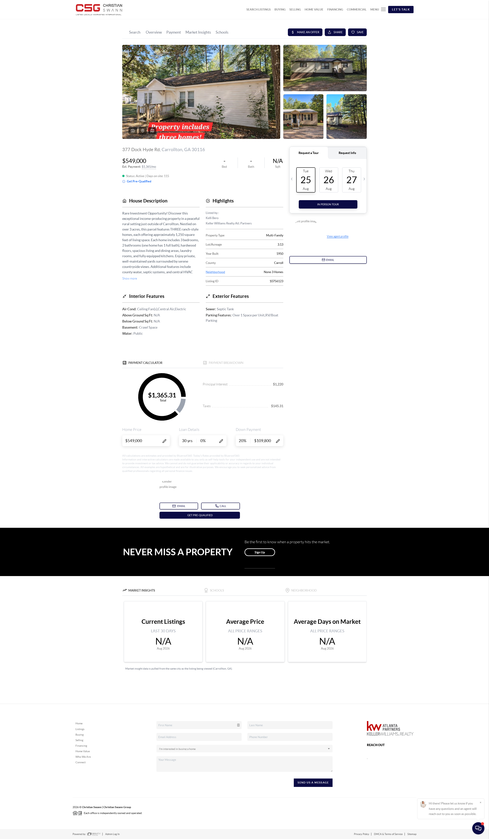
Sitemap (411, 834)
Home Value (82, 751)
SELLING (295, 9)
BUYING (280, 9)
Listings (79, 729)
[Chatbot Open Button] (478, 828)
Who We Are (83, 756)
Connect (80, 762)
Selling (79, 740)
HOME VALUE (314, 9)
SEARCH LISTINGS (258, 9)
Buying (79, 734)
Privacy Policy (361, 834)
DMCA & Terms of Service (388, 834)
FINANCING (335, 9)
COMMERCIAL (357, 9)
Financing (81, 745)
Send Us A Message (313, 782)
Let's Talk (401, 9)
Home (79, 723)
